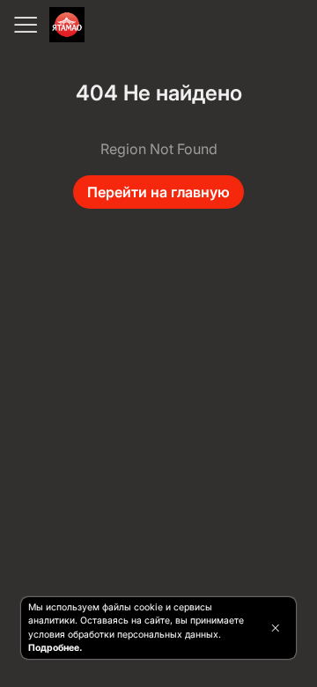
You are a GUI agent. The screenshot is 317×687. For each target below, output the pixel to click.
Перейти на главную (158, 192)
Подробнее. (55, 648)
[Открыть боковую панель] (25, 25)
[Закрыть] (275, 628)
